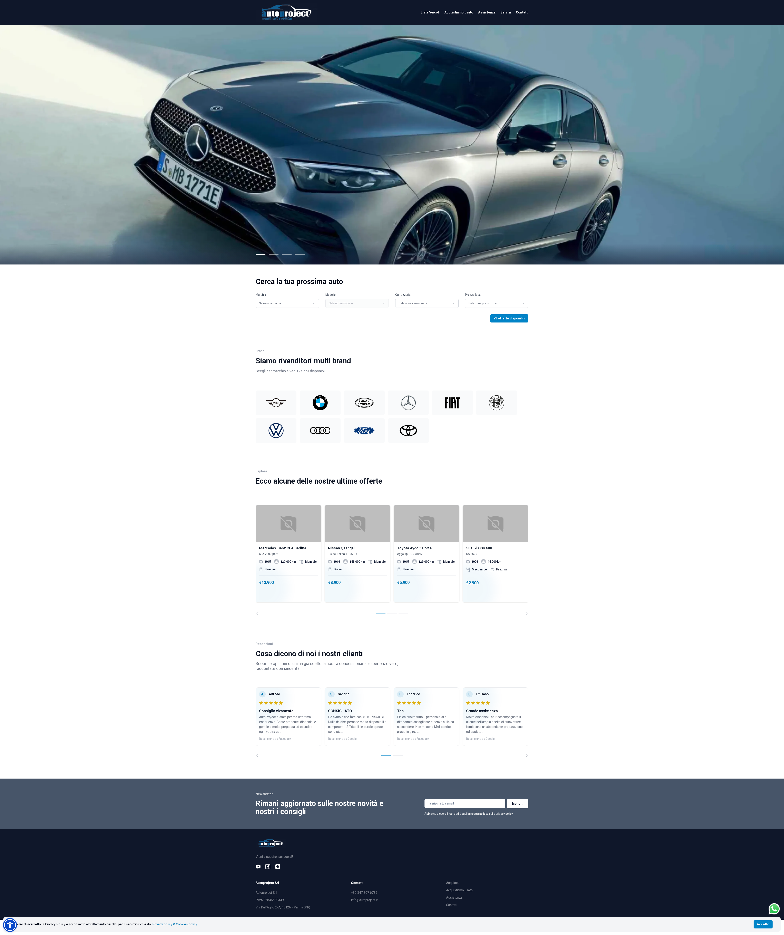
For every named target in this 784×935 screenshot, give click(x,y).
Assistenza (487, 12)
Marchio (261, 294)
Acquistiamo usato (458, 12)
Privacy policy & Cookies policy (174, 924)
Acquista (452, 883)
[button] (10, 925)
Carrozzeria (403, 294)
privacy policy (504, 813)
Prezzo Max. (473, 294)
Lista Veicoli (430, 12)
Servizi (505, 12)
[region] (392, 560)
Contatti (522, 12)
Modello (330, 294)
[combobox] (287, 303)
